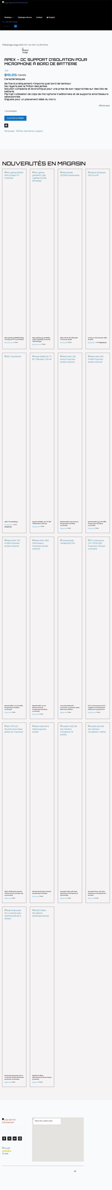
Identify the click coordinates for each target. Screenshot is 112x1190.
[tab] (25, 50)
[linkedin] (15, 1138)
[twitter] (9, 1138)
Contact (39, 17)
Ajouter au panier (15, 118)
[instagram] (20, 1138)
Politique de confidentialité (43, 1171)
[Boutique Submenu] (13, 17)
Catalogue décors (25, 17)
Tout (6, 70)
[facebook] (4, 1138)
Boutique (7, 17)
